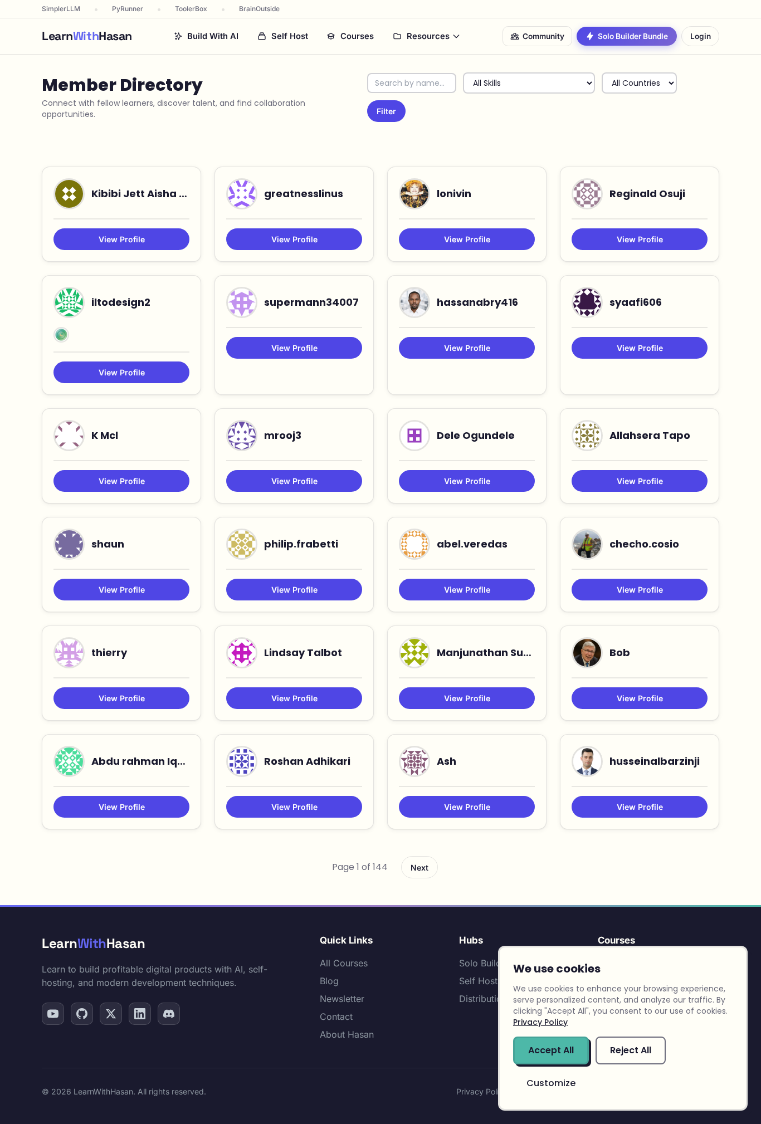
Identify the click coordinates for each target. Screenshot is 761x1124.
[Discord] (169, 1014)
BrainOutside (259, 8)
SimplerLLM (61, 8)
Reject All (630, 1050)
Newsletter (342, 998)
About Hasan (347, 1034)
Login (700, 36)
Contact (336, 1016)
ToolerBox (191, 8)
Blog (329, 980)
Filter (386, 111)
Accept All (551, 1050)
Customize (550, 1083)
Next (419, 867)
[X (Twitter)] (111, 1014)
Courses (357, 36)
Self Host (289, 36)
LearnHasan (93, 943)
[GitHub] (82, 1014)
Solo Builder (484, 963)
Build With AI (212, 36)
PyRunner (127, 8)
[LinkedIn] (140, 1014)
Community (543, 36)
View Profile (122, 239)
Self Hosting (484, 980)
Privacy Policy (482, 1091)
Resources (428, 36)
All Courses (344, 963)
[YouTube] (53, 1014)
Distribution (483, 998)
